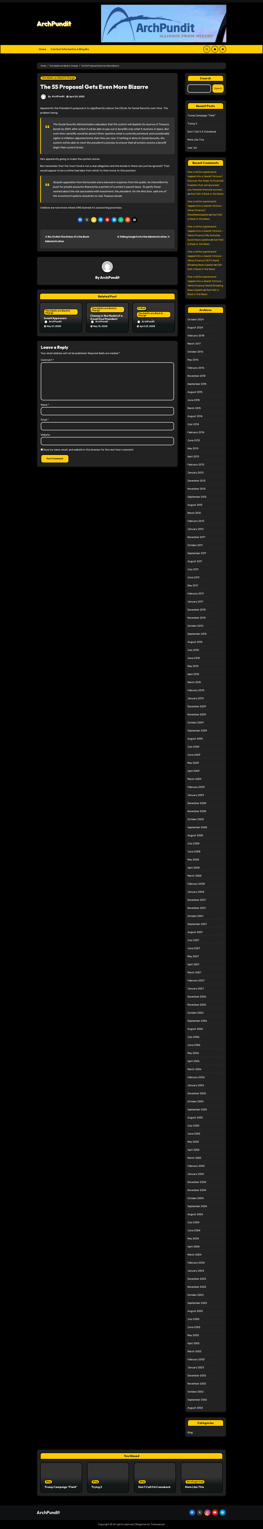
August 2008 (195, 835)
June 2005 (194, 1133)
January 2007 (196, 988)
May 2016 (193, 359)
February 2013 (196, 464)
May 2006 (193, 1053)
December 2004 (197, 1182)
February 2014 (196, 432)
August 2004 (195, 1214)
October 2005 (195, 1101)
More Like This (196, 139)
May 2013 (193, 448)
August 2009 (195, 738)
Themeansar (157, 1524)
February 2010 (196, 690)
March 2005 (194, 1157)
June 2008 (194, 851)
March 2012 (194, 513)
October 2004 (196, 1198)
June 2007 (194, 948)
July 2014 (193, 424)
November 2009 (197, 714)
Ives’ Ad (192, 147)
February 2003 (196, 1359)
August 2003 (195, 1311)
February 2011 (196, 593)
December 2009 (197, 706)
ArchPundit (54, 23)
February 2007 (196, 980)
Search (205, 78)
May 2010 (193, 666)
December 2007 (197, 900)
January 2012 (196, 529)
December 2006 (197, 996)
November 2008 (197, 811)
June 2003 (194, 1327)
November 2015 (197, 375)
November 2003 (197, 1286)
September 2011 (197, 553)
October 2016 (195, 351)
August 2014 (195, 416)
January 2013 (195, 472)
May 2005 (193, 1141)
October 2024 (196, 319)
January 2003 (196, 1367)
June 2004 (194, 1230)
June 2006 (194, 1045)
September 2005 (197, 1109)
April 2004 (194, 1246)
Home (42, 49)
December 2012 (197, 480)
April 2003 (194, 1343)
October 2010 (195, 625)
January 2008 (196, 891)
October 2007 (195, 916)
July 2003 (193, 1319)
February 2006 (196, 1077)
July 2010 (193, 650)
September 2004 (197, 1206)
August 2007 (195, 932)
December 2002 (197, 1375)
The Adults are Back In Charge (58, 78)
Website (45, 434)
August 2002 (195, 1407)
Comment (47, 360)
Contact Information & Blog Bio (70, 49)
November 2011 (196, 537)
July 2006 (194, 1037)
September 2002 (197, 1399)
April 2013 (193, 456)
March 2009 (195, 779)
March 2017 (194, 343)
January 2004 (196, 1270)
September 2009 (197, 730)
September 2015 (197, 384)
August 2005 (195, 1117)
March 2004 (195, 1254)
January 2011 (195, 601)
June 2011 (194, 577)
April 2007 (194, 964)
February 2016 (196, 367)
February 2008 (196, 883)
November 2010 (197, 617)
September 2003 (197, 1303)
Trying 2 (192, 123)
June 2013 (194, 440)
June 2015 (194, 400)
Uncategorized (195, 1481)
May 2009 (193, 762)
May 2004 (193, 1238)
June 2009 (194, 754)
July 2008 (194, 843)
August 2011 (195, 561)
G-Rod (141, 308)
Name (45, 404)
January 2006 (196, 1085)
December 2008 (197, 803)
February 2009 (196, 787)
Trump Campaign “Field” (202, 115)
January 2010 (196, 698)
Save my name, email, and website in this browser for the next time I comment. (88, 449)
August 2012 (195, 504)
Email (45, 419)
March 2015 (194, 408)
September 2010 (197, 633)
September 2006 (197, 1020)
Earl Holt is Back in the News (207, 193)
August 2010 (195, 642)
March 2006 (195, 1069)
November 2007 (197, 908)
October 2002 (196, 1391)
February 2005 (196, 1166)
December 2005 (197, 1093)
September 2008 (197, 827)
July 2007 (193, 940)
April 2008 (194, 867)
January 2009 (196, 795)
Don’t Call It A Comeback (202, 131)
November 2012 (197, 488)
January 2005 (196, 1174)
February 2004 (196, 1262)
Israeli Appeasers (55, 318)
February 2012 (196, 521)
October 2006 (196, 1012)
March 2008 (195, 875)
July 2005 (193, 1125)
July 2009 (194, 746)
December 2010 (197, 609)
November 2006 (197, 1004)
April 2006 (194, 1061)
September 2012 (197, 496)
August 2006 (195, 1028)
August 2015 (195, 392)
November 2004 (197, 1190)
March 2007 (194, 972)
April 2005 (194, 1149)
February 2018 (196, 335)
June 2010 (194, 658)
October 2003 (195, 1295)
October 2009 (196, 722)
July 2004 (194, 1222)
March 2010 (194, 682)
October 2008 (196, 819)
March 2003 (194, 1351)
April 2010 (193, 674)
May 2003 (193, 1335)
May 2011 (193, 585)
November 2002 (197, 1383)
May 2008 (193, 859)
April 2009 (194, 771)
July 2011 (193, 569)
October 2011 (195, 545)
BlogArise (140, 1524)
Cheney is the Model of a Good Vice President (106, 317)
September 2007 (197, 924)
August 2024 (195, 327)
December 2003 (197, 1278)
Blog (190, 1432)
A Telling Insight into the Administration (142, 236)
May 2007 (193, 956)
